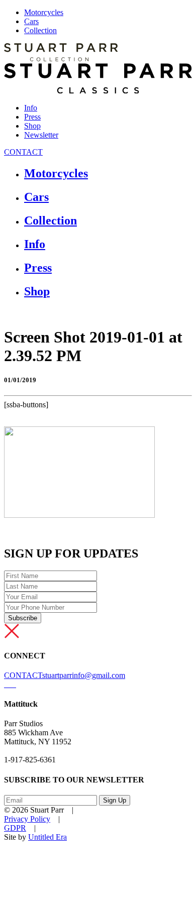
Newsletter (41, 135)
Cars (31, 21)
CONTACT (23, 152)
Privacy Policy (27, 819)
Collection (40, 30)
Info (30, 107)
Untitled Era (47, 837)
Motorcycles (43, 12)
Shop (32, 126)
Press (32, 117)
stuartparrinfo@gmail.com (83, 675)
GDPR (15, 828)
